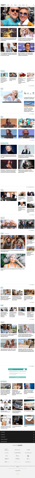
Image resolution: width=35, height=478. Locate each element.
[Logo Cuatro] (28, 450)
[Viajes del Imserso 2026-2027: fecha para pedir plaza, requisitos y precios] (9, 343)
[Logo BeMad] (28, 456)
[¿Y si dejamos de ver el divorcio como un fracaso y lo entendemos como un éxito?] (30, 75)
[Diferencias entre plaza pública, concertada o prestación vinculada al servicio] (29, 386)
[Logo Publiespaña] (17, 462)
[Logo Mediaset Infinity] (7, 450)
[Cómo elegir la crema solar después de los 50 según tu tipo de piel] (13, 261)
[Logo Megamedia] (17, 471)
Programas (3, 434)
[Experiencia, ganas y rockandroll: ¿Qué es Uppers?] (6, 405)
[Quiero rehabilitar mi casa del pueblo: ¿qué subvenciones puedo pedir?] (29, 292)
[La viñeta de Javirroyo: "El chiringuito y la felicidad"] (29, 93)
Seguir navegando (4, 439)
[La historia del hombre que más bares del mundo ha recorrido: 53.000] (13, 75)
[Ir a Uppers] (3, 5)
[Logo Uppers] (7, 459)
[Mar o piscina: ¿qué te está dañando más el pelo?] (12, 96)
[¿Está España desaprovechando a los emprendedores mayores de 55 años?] (22, 309)
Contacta (17, 466)
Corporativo (3, 436)
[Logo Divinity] (7, 453)
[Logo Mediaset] (17, 445)
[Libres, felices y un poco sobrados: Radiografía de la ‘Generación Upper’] (17, 405)
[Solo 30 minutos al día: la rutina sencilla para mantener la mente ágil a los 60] (13, 242)
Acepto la (13, 374)
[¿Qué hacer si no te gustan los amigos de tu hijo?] (26, 224)
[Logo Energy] (17, 456)
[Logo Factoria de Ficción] (28, 453)
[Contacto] (29, 420)
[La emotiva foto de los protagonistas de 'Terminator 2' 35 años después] (22, 194)
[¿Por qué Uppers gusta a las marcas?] (17, 420)
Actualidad (3, 432)
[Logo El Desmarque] (17, 452)
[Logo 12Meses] (28, 458)
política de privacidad (14, 374)
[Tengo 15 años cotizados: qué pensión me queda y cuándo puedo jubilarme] (17, 16)
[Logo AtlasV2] (6, 461)
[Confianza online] (17, 474)
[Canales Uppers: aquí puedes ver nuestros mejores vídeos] (26, 123)
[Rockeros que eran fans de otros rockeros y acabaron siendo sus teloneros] (9, 196)
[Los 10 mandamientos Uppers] (29, 405)
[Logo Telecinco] (17, 450)
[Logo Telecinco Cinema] (17, 459)
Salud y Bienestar (7, 233)
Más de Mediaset (4, 441)
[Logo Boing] (7, 456)
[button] (8, 123)
